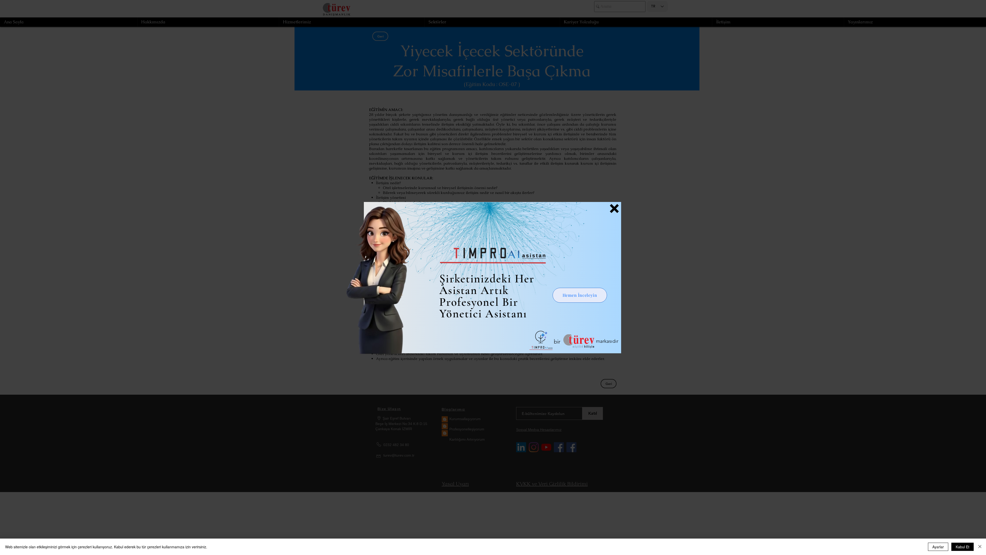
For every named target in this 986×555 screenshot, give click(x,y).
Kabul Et (962, 546)
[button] (614, 208)
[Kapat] (980, 547)
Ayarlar (938, 546)
